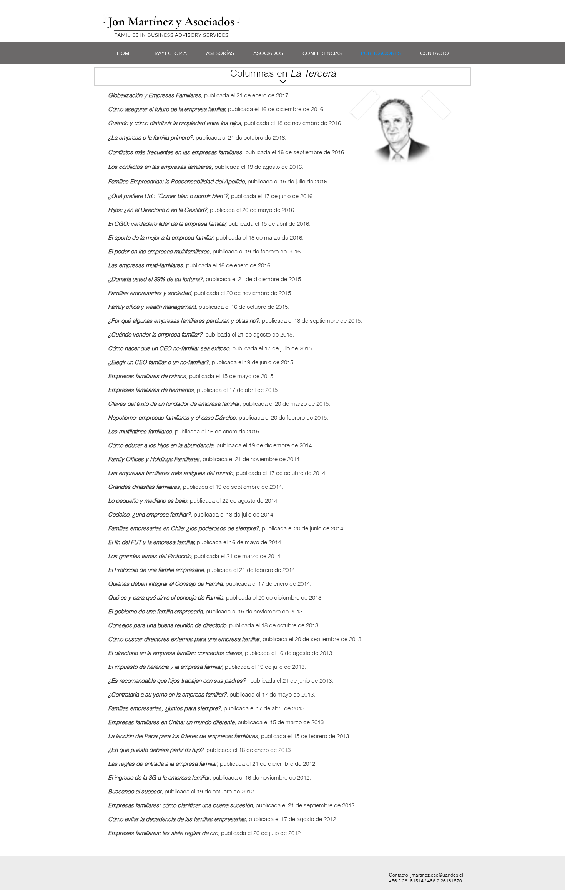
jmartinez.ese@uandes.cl (436, 875)
